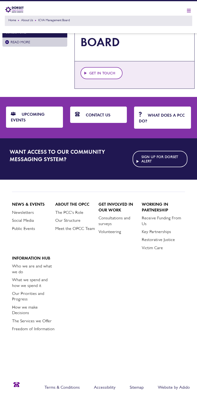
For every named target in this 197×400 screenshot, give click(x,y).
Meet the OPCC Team (75, 228)
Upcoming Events (28, 117)
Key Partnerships (156, 231)
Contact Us (98, 115)
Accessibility (105, 387)
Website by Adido (174, 387)
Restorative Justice (158, 239)
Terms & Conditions (62, 387)
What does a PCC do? (162, 118)
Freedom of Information (33, 328)
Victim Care (152, 247)
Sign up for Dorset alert (160, 159)
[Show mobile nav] (188, 11)
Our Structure (67, 220)
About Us (27, 20)
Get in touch (102, 73)
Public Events (23, 228)
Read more (20, 42)
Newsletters (23, 212)
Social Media (23, 220)
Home (12, 20)
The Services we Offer (32, 320)
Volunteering (109, 231)
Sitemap (137, 387)
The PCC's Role (69, 212)
